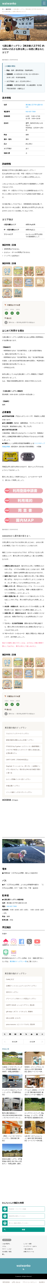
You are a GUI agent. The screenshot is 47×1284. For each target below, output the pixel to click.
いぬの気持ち (6, 1243)
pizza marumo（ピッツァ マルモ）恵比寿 (20, 1024)
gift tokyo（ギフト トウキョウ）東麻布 (19, 1011)
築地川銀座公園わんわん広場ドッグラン (20, 740)
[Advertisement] (23, 1184)
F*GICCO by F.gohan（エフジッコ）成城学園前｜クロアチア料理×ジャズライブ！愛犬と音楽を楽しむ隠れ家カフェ (23, 749)
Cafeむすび (10, 979)
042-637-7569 (31, 111)
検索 (14, 1229)
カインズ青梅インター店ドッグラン (18, 779)
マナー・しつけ (6, 1249)
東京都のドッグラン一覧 (18, 961)
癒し (3, 1254)
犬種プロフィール (29, 1251)
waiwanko (23, 1265)
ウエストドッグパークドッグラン (17, 733)
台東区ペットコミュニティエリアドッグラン (21, 986)
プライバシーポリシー (30, 1282)
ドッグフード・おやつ (30, 1246)
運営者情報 (6, 1282)
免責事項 (42, 1282)
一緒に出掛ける (28, 1249)
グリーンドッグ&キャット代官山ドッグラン (21, 998)
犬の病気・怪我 (6, 1251)
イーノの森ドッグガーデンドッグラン (19, 792)
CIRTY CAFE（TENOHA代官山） (17, 760)
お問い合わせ (16, 1282)
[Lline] (20, 1034)
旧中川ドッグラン (12, 992)
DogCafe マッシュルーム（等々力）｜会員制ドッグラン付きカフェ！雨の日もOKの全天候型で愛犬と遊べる (23, 769)
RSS (23, 1269)
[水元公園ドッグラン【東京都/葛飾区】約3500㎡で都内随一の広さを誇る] (34, 1041)
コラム (4, 1246)
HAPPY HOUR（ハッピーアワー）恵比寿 (20, 1005)
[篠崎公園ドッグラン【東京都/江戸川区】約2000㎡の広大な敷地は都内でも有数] (13, 1041)
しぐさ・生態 (27, 1243)
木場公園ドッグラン (13, 786)
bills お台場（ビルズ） (13, 1018)
